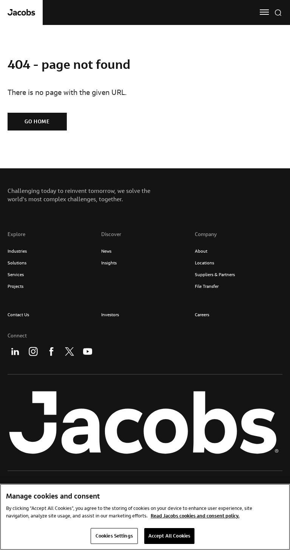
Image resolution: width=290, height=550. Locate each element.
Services (16, 274)
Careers (202, 314)
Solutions (17, 263)
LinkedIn (15, 351)
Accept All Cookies (169, 536)
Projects (15, 286)
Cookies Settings (114, 536)
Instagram (33, 351)
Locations (204, 263)
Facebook (51, 351)
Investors (110, 314)
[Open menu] (264, 12)
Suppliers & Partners (215, 274)
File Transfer (207, 286)
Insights (109, 263)
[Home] (21, 12)
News (106, 251)
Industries (17, 251)
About (201, 251)
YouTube (87, 351)
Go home (37, 121)
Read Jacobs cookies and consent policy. (195, 516)
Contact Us (18, 314)
